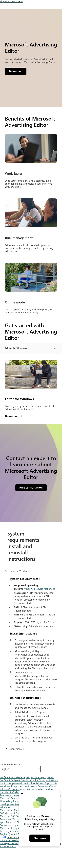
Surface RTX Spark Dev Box (15, 780)
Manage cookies (9, 843)
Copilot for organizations (44, 780)
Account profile (28, 786)
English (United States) (12, 834)
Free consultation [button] (31, 487)
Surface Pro (6, 777)
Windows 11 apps (10, 786)
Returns (31, 789)
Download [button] (15, 71)
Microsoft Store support (13, 789)
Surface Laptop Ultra (42, 777)
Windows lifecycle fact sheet (39, 588)
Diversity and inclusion (12, 831)
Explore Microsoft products (42, 783)
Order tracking (44, 789)
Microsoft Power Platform (19, 813)
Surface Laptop (21, 777)
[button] (22, 793)
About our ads (8, 846)
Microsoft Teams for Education (17, 798)
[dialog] (39, 818)
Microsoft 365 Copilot (11, 816)
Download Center (47, 786)
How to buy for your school (15, 801)
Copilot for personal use (13, 783)
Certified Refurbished (12, 792)
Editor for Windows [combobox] (16, 348)
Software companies (11, 825)
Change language (10, 764)
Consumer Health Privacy (14, 840)
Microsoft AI (6, 810)
